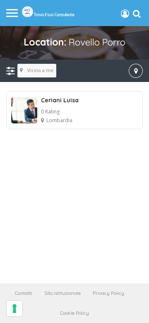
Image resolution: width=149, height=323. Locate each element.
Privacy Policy (108, 293)
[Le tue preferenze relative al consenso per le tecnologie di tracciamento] (14, 308)
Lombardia (59, 120)
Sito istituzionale (62, 293)
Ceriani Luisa (60, 100)
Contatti (23, 293)
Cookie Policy (74, 313)
